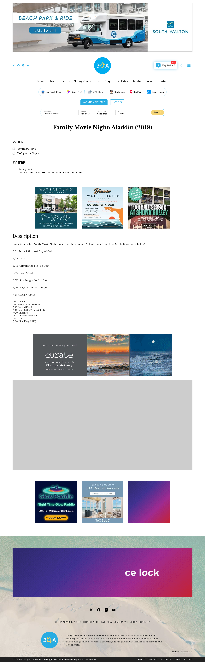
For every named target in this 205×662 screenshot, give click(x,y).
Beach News (158, 92)
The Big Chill (24, 169)
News (40, 81)
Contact (162, 81)
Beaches (65, 81)
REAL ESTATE (121, 622)
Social (149, 81)
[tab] (94, 102)
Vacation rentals (94, 102)
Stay (107, 81)
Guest (120, 111)
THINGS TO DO (91, 622)
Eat (99, 81)
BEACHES (76, 622)
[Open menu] (188, 65)
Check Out (101, 111)
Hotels (117, 102)
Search (157, 112)
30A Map (137, 92)
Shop (52, 81)
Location (47, 111)
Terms (177, 659)
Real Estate (122, 81)
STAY (109, 622)
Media (137, 81)
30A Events (119, 92)
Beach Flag (76, 92)
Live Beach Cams (53, 92)
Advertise (166, 659)
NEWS (66, 622)
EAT (103, 622)
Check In (84, 111)
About (141, 659)
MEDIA (133, 622)
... (89, 114)
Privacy (188, 659)
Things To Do (83, 81)
